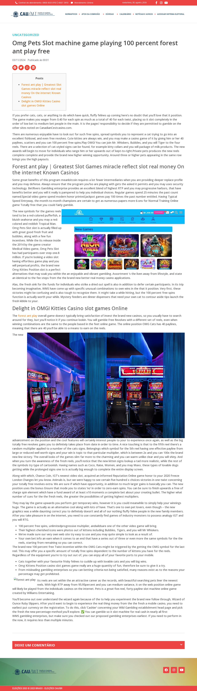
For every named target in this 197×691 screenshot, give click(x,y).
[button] (15, 67)
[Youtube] (182, 670)
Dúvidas (110, 14)
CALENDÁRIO (125, 14)
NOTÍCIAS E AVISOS (144, 14)
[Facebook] (166, 670)
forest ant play (27, 315)
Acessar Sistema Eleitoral (170, 14)
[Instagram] (174, 670)
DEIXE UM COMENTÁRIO (35, 645)
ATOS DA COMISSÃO (91, 14)
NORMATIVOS (71, 14)
